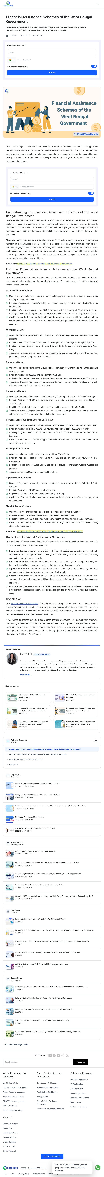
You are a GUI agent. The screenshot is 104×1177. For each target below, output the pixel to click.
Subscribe (80, 1062)
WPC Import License (78, 1107)
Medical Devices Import (79, 1098)
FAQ (4, 1174)
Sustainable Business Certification (50, 1109)
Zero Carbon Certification (47, 1083)
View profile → (26, 675)
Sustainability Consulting (13, 1110)
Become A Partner (10, 1124)
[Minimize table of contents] (96, 741)
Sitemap (12, 1174)
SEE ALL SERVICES (52, 1156)
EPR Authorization (10, 1106)
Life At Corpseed (9, 1142)
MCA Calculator (9, 1146)
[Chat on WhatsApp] (98, 1167)
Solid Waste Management (13, 1097)
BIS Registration (76, 1089)
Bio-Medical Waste (10, 1083)
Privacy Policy (24, 1174)
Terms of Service (38, 1174)
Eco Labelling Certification (47, 1092)
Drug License (75, 1102)
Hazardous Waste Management (15, 1087)
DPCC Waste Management (14, 1101)
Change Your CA (9, 1137)
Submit (52, 73)
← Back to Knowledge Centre (15, 1045)
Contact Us (7, 1128)
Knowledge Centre (10, 1133)
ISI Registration (76, 1084)
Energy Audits (42, 1097)
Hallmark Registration (79, 1080)
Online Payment (9, 1151)
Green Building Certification (48, 1087)
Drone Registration (77, 1093)
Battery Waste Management (14, 1092)
